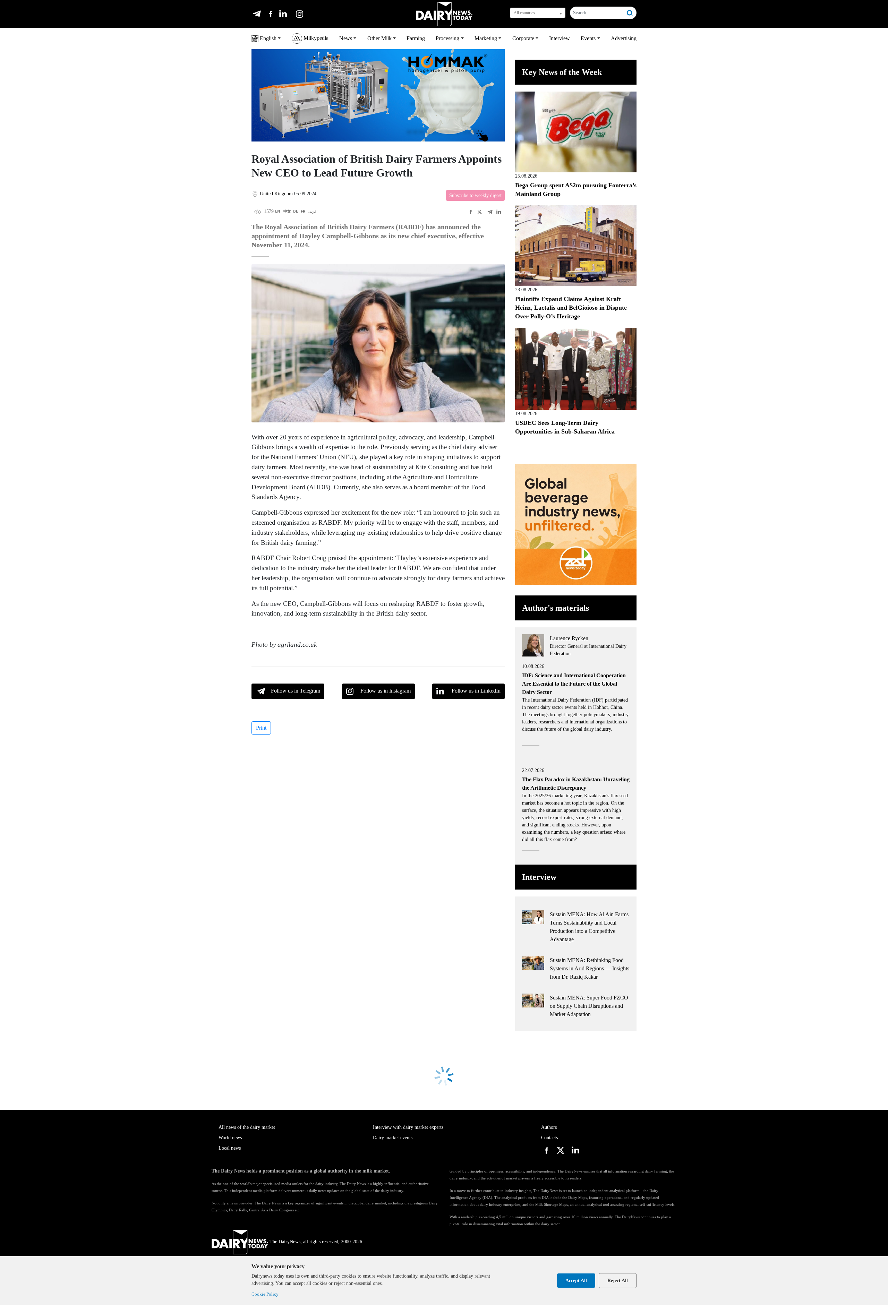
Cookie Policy (265, 1294)
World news (230, 1137)
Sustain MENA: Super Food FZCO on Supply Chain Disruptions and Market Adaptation (589, 1006)
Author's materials (555, 607)
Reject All (617, 1280)
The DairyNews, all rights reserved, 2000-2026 (316, 1241)
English (267, 38)
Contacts (549, 1137)
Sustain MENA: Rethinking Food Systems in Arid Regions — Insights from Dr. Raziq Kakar (589, 968)
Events (588, 38)
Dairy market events (392, 1137)
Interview (559, 38)
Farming (416, 38)
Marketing (486, 38)
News (345, 38)
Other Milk (379, 38)
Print (261, 728)
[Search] (630, 13)
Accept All (576, 1280)
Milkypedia (315, 38)
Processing (447, 38)
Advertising (624, 38)
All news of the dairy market (247, 1127)
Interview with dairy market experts (408, 1127)
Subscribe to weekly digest (475, 195)
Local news (230, 1148)
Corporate (523, 38)
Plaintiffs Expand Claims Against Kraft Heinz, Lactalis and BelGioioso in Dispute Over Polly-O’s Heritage (571, 307)
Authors (549, 1127)
